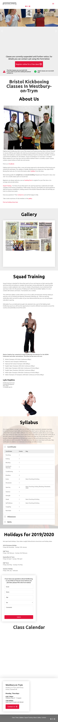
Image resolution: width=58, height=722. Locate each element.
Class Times (15, 717)
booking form (28, 180)
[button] (19, 602)
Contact (44, 717)
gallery (30, 198)
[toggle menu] (53, 4)
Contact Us (21, 194)
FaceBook (11, 164)
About (35, 717)
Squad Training (7, 185)
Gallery (39, 717)
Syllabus (33, 171)
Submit (19, 617)
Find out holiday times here (10, 202)
